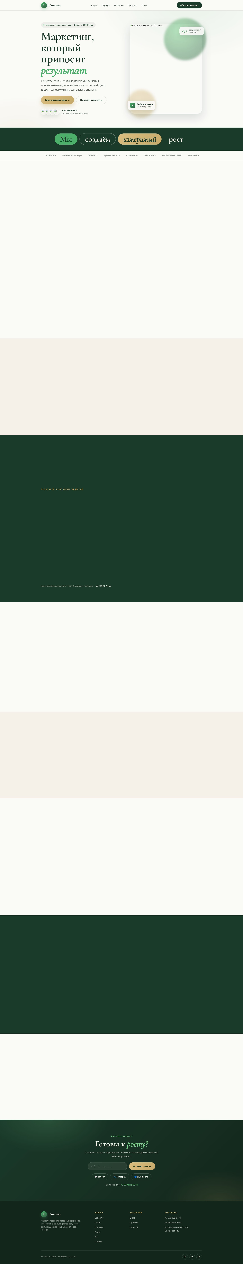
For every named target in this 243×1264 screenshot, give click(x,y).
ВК (185, 1257)
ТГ (192, 1257)
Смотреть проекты (91, 100)
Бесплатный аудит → (57, 100)
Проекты (119, 5)
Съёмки (122, 484)
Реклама (80, 484)
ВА (199, 1257)
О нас (144, 5)
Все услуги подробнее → (121, 322)
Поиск (96, 484)
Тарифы (106, 5)
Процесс (132, 5)
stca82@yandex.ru (173, 1222)
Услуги (93, 5)
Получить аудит (142, 1166)
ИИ (108, 484)
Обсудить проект (189, 5)
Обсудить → (55, 576)
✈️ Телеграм (119, 1176)
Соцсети (49, 484)
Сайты (64, 484)
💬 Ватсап (100, 1176)
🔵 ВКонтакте (141, 1176)
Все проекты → (121, 696)
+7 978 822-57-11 (129, 1184)
